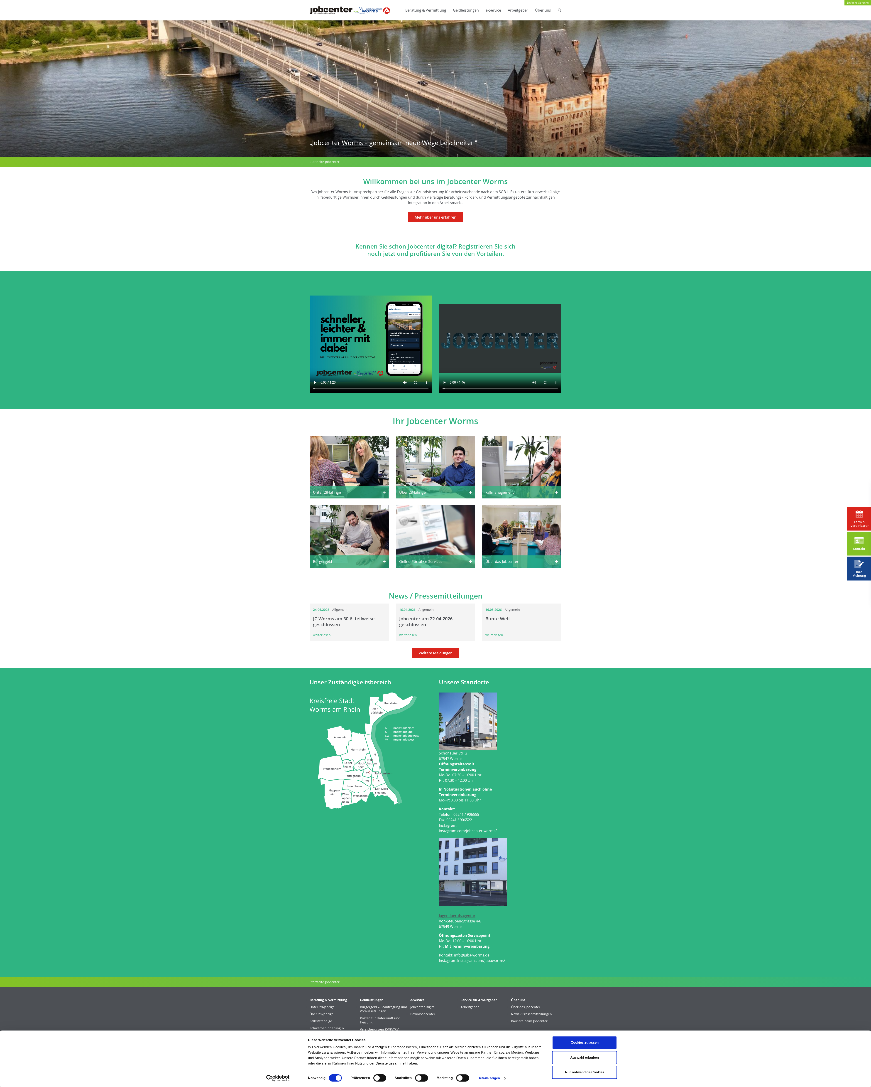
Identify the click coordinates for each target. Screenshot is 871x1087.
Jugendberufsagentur (457, 915)
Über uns (543, 10)
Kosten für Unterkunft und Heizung (380, 1020)
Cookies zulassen (585, 1042)
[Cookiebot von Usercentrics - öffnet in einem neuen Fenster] (278, 1078)
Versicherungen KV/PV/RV (379, 1029)
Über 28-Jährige (321, 1014)
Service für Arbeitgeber (479, 1000)
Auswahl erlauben (584, 1057)
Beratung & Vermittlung (425, 10)
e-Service (493, 10)
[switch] (379, 1078)
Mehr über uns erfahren (435, 217)
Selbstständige (321, 1021)
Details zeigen (488, 1078)
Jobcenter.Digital (423, 1007)
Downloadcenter (422, 1014)
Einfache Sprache (858, 3)
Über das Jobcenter (525, 1007)
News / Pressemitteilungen (531, 1014)
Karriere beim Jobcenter (529, 1021)
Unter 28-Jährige (322, 1007)
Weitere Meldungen (436, 653)
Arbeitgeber (518, 10)
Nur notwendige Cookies (584, 1072)
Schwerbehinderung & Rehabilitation (327, 1030)
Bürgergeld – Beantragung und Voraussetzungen (383, 1009)
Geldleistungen (466, 10)
